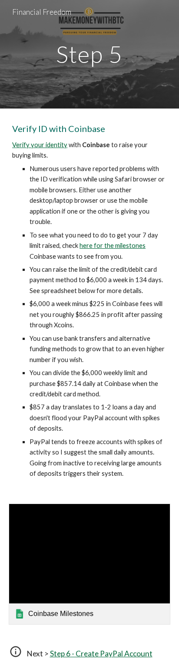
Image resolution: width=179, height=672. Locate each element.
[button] (15, 654)
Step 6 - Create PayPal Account (101, 653)
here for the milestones (113, 245)
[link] (89, 564)
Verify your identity (39, 144)
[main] (89, 54)
